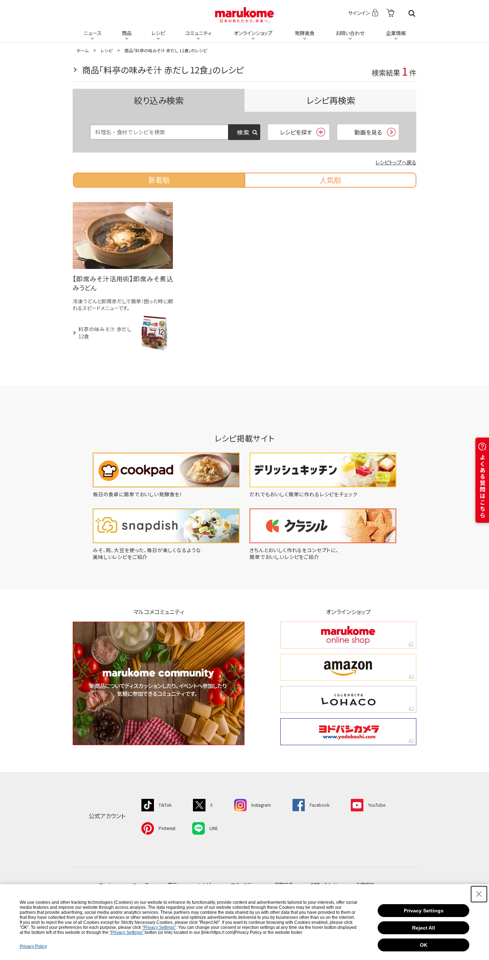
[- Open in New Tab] (390, 13)
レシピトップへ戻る (396, 162)
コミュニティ (198, 33)
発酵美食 (305, 33)
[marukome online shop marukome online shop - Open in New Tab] (348, 635)
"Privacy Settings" (159, 927)
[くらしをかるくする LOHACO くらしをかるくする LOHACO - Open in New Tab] (348, 699)
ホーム (82, 50)
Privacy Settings (424, 910)
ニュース (92, 33)
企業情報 (396, 33)
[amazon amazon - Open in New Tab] (348, 667)
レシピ (158, 33)
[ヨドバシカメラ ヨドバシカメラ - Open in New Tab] (348, 732)
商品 (127, 33)
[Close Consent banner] (479, 894)
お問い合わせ (349, 33)
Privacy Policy (33, 946)
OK (423, 945)
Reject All (423, 928)
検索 (412, 13)
